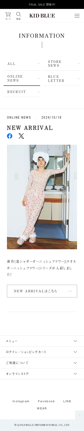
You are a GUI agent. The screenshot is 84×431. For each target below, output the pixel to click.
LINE (67, 401)
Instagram (21, 401)
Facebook (46, 401)
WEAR (42, 408)
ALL (11, 63)
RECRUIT (16, 91)
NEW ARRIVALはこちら (36, 291)
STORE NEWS (55, 63)
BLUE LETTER (56, 78)
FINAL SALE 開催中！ (42, 4)
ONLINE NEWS (15, 78)
